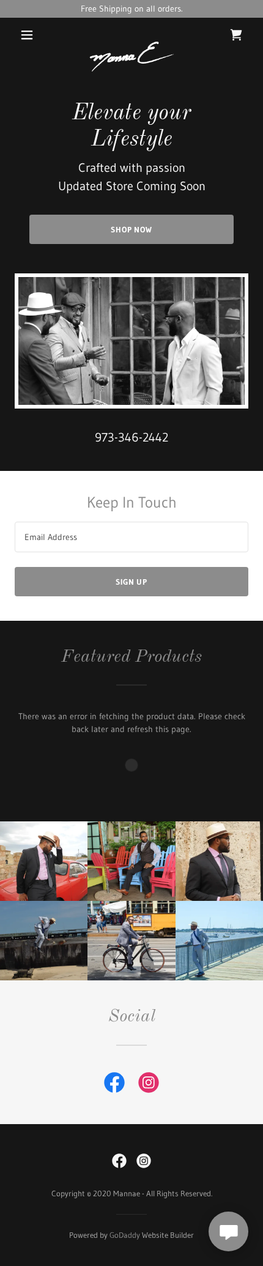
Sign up (131, 582)
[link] (132, 35)
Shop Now (131, 229)
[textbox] (131, 537)
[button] (27, 35)
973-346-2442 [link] (131, 437)
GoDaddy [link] (124, 1235)
